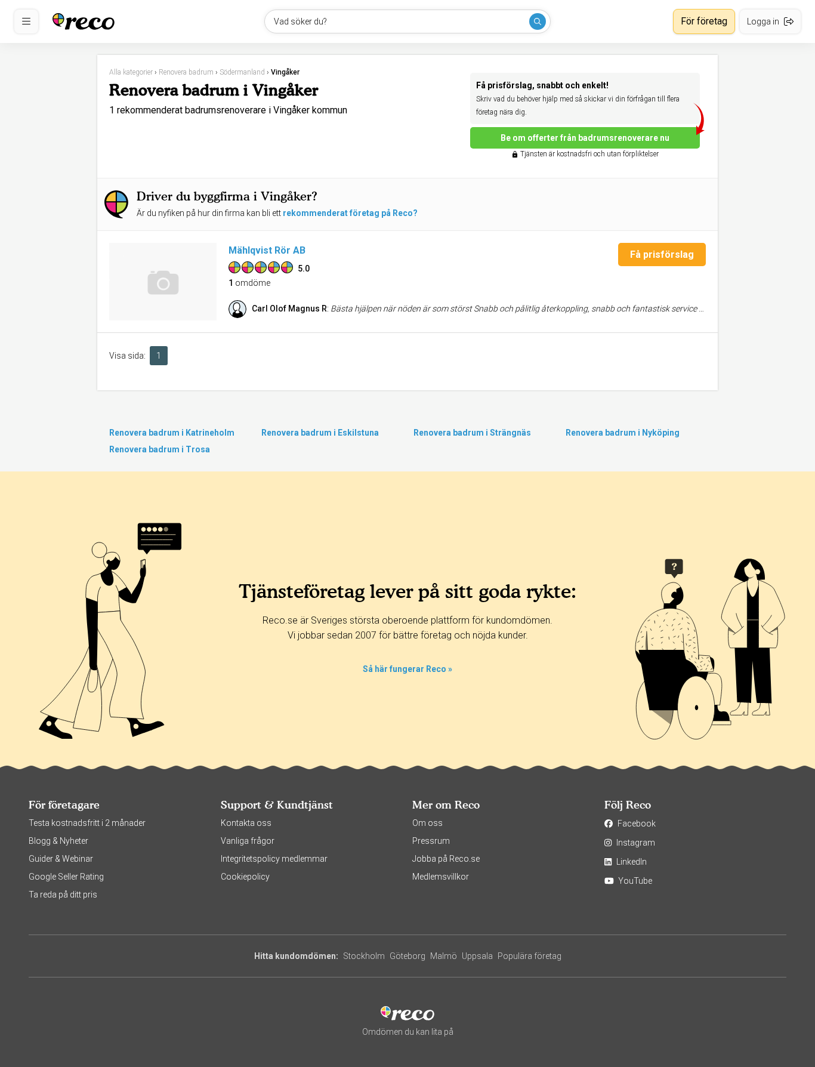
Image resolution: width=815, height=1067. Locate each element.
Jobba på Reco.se (446, 859)
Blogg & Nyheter (58, 841)
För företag (704, 21)
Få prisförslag (662, 254)
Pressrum (431, 841)
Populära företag (529, 956)
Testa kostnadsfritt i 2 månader (87, 823)
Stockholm (364, 956)
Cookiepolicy (245, 876)
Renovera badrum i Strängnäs (472, 432)
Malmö (443, 956)
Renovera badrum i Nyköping (623, 432)
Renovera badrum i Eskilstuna (320, 432)
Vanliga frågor (247, 841)
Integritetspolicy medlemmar (274, 859)
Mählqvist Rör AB (267, 250)
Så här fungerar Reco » (407, 669)
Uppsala (477, 956)
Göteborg (407, 956)
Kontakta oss (246, 823)
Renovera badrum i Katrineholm (171, 432)
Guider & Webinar (61, 859)
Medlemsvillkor (440, 876)
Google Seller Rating (66, 876)
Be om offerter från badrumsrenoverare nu (585, 138)
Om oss (427, 823)
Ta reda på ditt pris (63, 894)
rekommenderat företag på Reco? (350, 213)
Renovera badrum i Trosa (159, 449)
